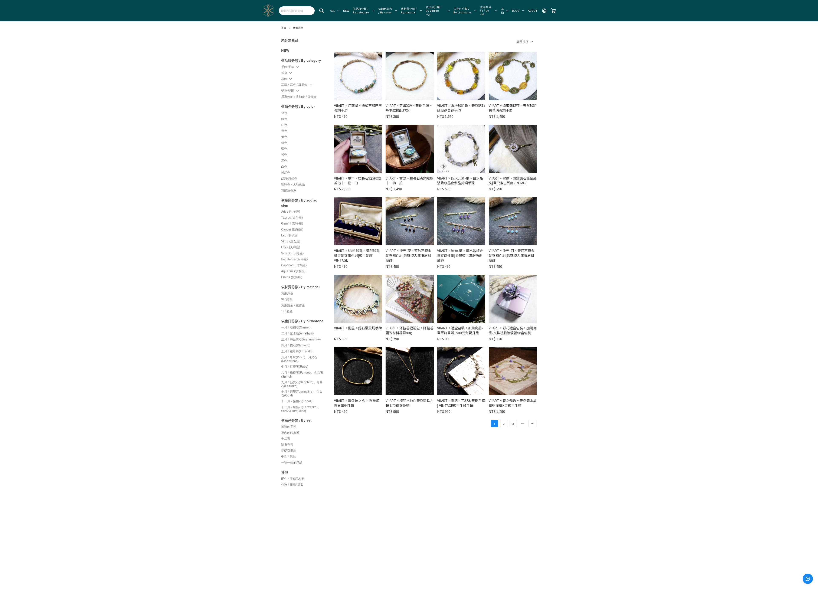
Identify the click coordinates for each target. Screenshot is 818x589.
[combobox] (297, 10)
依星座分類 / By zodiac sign (434, 10)
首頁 (283, 27)
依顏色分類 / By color (385, 10)
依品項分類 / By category (361, 10)
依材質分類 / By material (409, 10)
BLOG (516, 10)
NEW (346, 10)
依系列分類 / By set (485, 10)
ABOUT (532, 10)
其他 (502, 10)
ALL (332, 10)
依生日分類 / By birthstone (462, 10)
